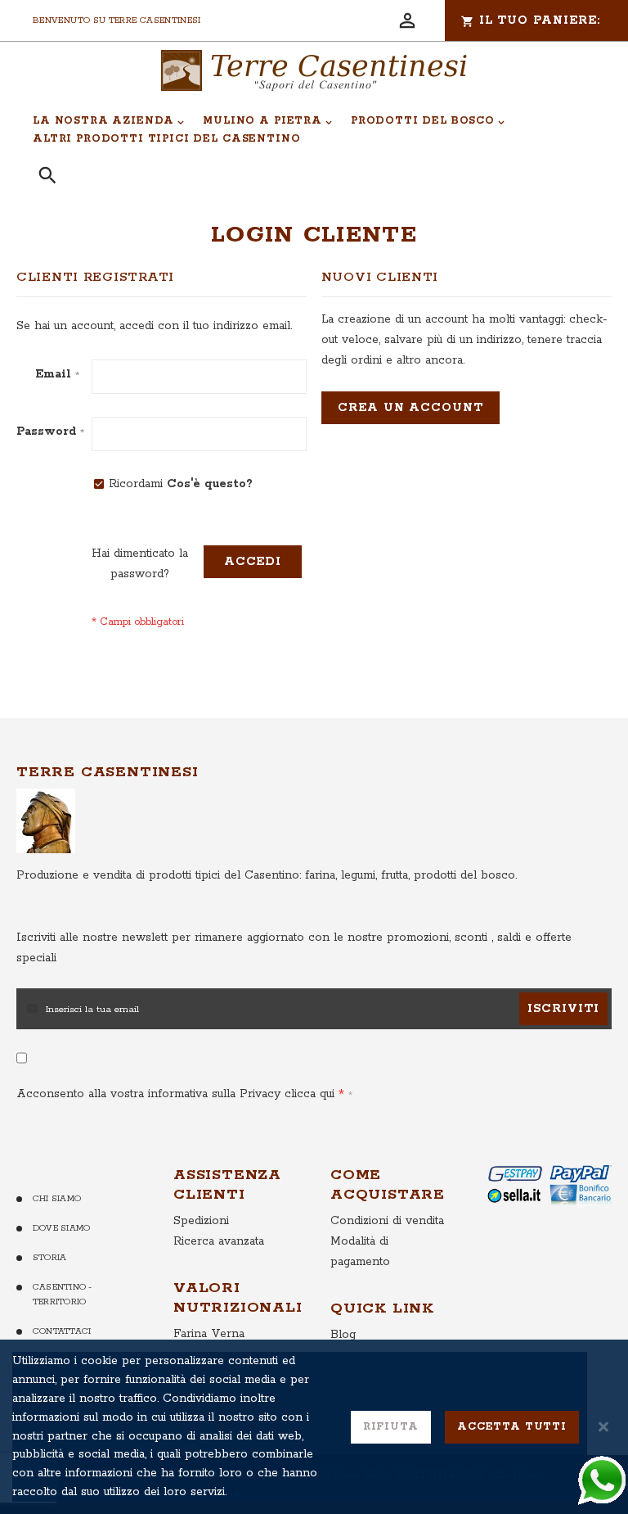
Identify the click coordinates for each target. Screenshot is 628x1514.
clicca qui (307, 1094)
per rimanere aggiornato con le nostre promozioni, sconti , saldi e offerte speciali (294, 947)
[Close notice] (603, 1427)
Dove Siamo (61, 1228)
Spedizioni (201, 1220)
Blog (343, 1334)
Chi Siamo (57, 1198)
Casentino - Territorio (62, 1294)
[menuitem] (109, 121)
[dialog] (314, 1427)
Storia (49, 1257)
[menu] (305, 130)
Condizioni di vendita (387, 1220)
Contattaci (62, 1331)
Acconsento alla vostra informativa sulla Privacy (175, 1094)
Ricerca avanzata (218, 1241)
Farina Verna (208, 1333)
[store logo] (314, 70)
